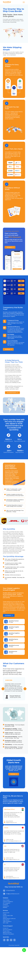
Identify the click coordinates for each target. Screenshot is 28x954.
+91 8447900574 (9, 821)
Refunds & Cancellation (8, 934)
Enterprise (5, 904)
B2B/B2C (5, 907)
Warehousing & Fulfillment (9, 918)
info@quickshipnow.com (11, 822)
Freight (4, 914)
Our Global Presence (12, 392)
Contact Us (5, 928)
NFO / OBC (5, 923)
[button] (25, 688)
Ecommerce (6, 906)
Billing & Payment (7, 932)
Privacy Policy (6, 931)
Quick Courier (6, 912)
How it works (6, 900)
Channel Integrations (8, 901)
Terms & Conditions (7, 929)
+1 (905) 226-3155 (9, 839)
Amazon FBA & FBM (8, 915)
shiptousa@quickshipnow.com (12, 859)
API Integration (6, 903)
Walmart (5, 917)
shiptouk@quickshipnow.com (12, 877)
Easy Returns (6, 920)
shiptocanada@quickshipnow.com (13, 840)
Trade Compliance (7, 921)
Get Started (9, 247)
